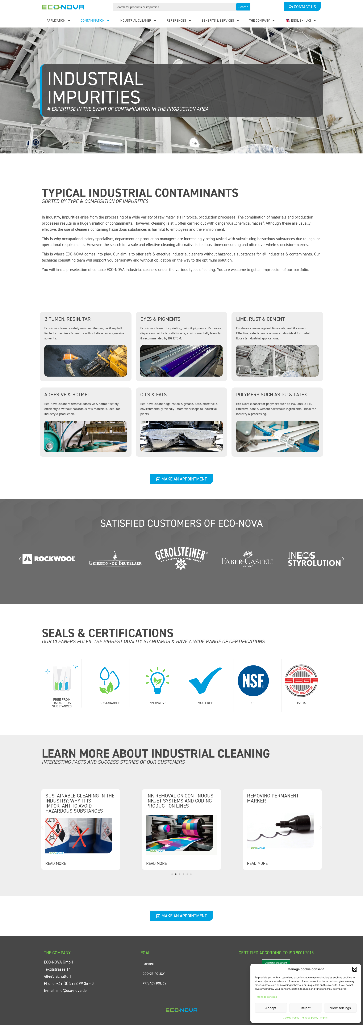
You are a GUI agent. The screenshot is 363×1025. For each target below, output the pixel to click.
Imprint (324, 1017)
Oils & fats (153, 394)
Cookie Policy (291, 1017)
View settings (340, 1008)
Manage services (267, 996)
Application (56, 20)
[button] (354, 969)
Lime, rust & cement (260, 319)
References (176, 20)
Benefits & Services (217, 20)
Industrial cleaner (135, 20)
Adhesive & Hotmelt (68, 394)
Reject (306, 1008)
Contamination (92, 20)
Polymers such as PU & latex (271, 394)
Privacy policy (309, 1017)
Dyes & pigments (160, 319)
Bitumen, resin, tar (67, 319)
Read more (55, 863)
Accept (270, 1008)
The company (259, 20)
